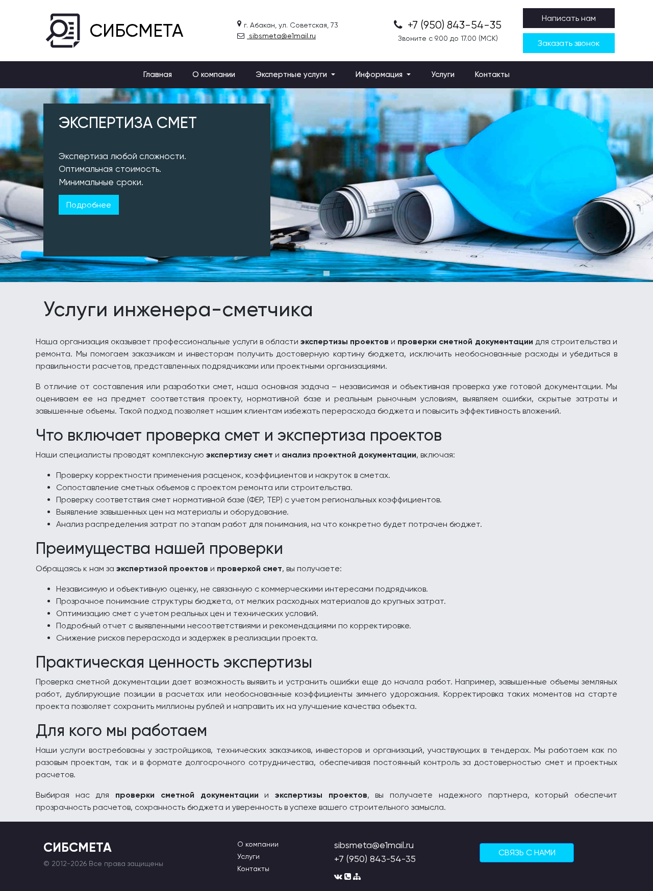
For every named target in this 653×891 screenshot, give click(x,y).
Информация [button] (380, 74)
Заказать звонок (569, 43)
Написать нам (569, 18)
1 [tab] (326, 273)
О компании (213, 74)
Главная (157, 74)
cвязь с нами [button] (527, 852)
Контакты (492, 74)
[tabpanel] (326, 185)
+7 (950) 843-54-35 (453, 25)
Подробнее (88, 205)
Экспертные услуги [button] (292, 74)
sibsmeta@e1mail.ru (281, 36)
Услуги (443, 74)
